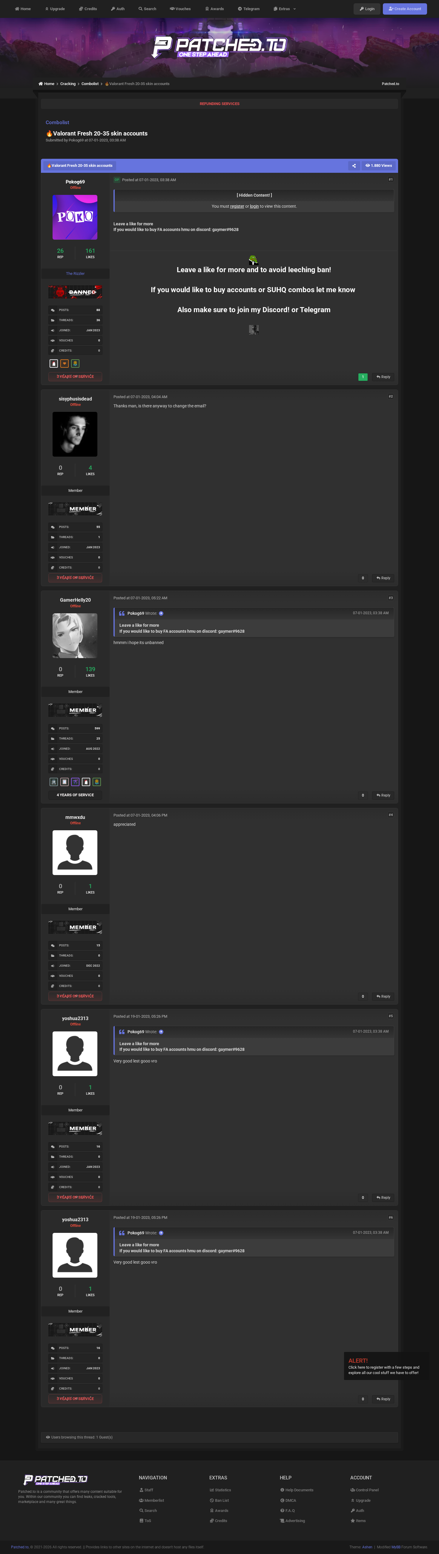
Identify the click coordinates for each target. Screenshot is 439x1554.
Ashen (367, 1547)
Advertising (295, 1520)
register (237, 206)
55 (98, 527)
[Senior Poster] (75, 782)
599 (97, 728)
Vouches (183, 9)
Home (25, 9)
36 (98, 320)
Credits (90, 9)
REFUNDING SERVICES (220, 103)
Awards (217, 9)
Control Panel (367, 1490)
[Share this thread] (354, 165)
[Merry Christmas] (54, 363)
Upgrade (57, 9)
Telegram (251, 9)
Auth (120, 9)
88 (98, 310)
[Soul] (75, 363)
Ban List (221, 1500)
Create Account (407, 9)
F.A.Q (290, 1510)
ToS (147, 1520)
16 (98, 1146)
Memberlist (154, 1500)
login (254, 206)
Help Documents (299, 1490)
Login (369, 9)
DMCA (290, 1500)
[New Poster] (54, 782)
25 (98, 738)
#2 (391, 396)
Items (360, 1520)
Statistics (222, 1490)
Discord (275, 310)
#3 (391, 598)
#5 (391, 1016)
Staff (148, 1490)
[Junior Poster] (64, 782)
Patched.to (390, 84)
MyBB (396, 1547)
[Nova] (64, 363)
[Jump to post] (161, 613)
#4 (391, 815)
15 (98, 945)
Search (149, 9)
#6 (391, 1217)
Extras (285, 9)
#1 (391, 179)
